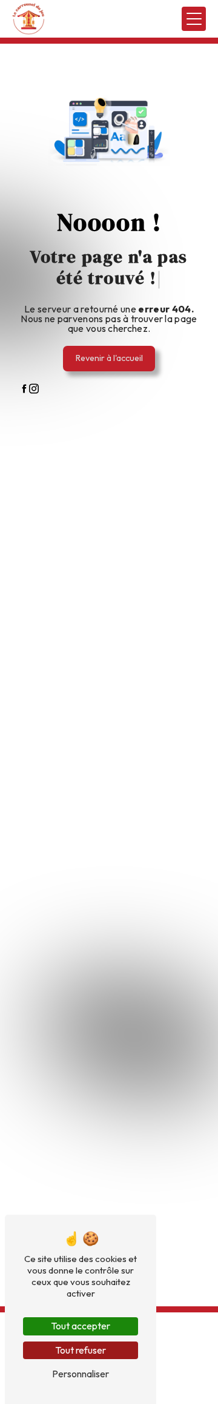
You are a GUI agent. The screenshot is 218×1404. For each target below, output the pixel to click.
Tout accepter (80, 1326)
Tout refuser (80, 1350)
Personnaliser (80, 1374)
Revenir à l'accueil (109, 358)
